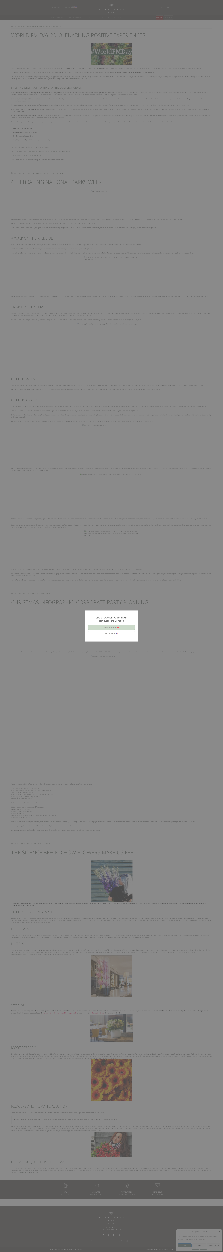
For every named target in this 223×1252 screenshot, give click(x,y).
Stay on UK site (110, 627)
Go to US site (110, 634)
